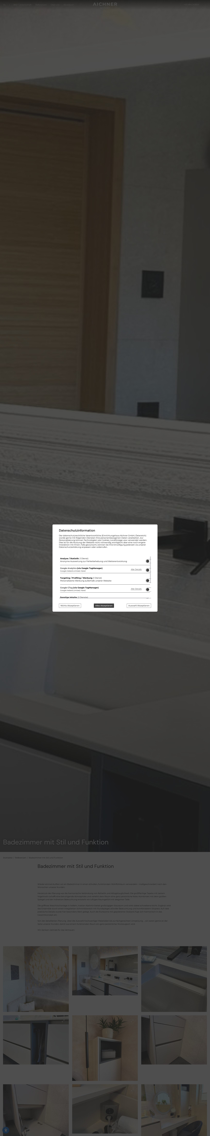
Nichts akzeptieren (70, 605)
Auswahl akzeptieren (138, 605)
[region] (105, 577)
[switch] (147, 560)
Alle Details (136, 569)
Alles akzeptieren (104, 605)
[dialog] (105, 568)
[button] (147, 561)
